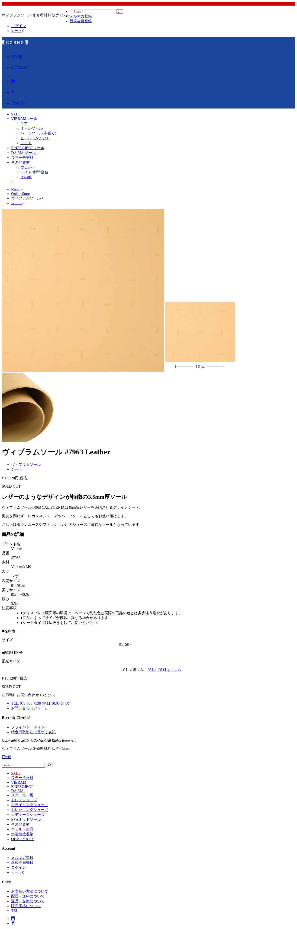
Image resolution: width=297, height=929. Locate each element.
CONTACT (20, 67)
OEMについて (22, 839)
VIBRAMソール (24, 119)
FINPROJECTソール (27, 148)
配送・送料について (28, 896)
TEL (14, 911)
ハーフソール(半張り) (38, 133)
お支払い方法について (29, 891)
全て (24, 123)
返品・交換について (28, 901)
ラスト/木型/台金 (34, 172)
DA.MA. (18, 791)
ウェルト (27, 167)
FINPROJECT (22, 787)
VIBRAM (18, 782)
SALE (16, 773)
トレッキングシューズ (29, 810)
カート (16, 31)
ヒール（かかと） (35, 138)
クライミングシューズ (29, 805)
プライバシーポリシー (29, 727)
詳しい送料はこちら (164, 670)
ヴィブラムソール (26, 464)
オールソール (31, 128)
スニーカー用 (22, 795)
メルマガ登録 (81, 16)
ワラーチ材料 (22, 158)
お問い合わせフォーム (29, 708)
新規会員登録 (81, 21)
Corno (6, 757)
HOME (16, 57)
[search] (119, 11)
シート (26, 143)
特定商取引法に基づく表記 (33, 732)
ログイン (18, 26)
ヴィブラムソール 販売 (15, 42)
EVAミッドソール (26, 819)
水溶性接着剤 (22, 834)
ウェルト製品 (22, 829)
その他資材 (20, 162)
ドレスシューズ (24, 800)
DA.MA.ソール (23, 153)
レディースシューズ (28, 815)
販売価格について (26, 906)
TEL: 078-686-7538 (40, 703)
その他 (26, 177)
